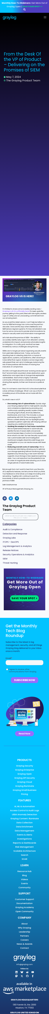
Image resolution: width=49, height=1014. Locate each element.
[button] (5, 498)
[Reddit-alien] (27, 972)
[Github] (27, 976)
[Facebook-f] (32, 976)
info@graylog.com (24, 964)
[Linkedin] (16, 972)
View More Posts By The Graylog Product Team (20, 516)
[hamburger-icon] (45, 17)
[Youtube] (32, 972)
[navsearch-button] (24, 10)
